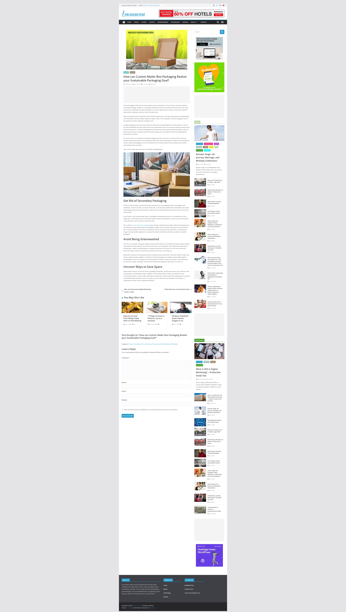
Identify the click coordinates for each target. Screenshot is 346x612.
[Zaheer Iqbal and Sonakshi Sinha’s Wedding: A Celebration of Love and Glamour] (200, 225)
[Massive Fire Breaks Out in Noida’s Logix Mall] (200, 182)
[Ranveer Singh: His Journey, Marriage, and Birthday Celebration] (209, 133)
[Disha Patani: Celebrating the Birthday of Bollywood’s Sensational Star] (200, 277)
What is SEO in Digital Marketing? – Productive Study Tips (208, 372)
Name (124, 382)
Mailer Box (153, 84)
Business (126, 72)
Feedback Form (189, 585)
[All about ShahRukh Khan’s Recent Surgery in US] (181, 303)
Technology (175, 22)
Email (124, 391)
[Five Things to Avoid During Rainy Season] (200, 213)
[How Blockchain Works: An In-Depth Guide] (200, 422)
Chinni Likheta (209, 379)
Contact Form (189, 589)
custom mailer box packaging (140, 225)
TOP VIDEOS (207, 150)
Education (199, 362)
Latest (211, 147)
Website (124, 400)
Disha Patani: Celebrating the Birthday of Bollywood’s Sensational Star (215, 276)
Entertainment (163, 22)
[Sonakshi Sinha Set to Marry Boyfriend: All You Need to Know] (200, 305)
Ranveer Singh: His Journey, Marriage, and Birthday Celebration (207, 157)
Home (129, 22)
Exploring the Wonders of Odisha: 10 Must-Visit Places (215, 192)
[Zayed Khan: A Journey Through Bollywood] (200, 203)
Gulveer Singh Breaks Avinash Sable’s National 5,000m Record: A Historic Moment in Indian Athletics (215, 290)
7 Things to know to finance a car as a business (156, 318)
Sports (144, 22)
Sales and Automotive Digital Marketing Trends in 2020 (137, 290)
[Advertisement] (156, 94)
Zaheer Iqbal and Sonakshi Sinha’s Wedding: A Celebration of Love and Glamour (215, 223)
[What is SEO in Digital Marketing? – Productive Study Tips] (209, 351)
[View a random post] (222, 22)
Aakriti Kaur (208, 164)
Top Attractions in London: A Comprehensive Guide (214, 509)
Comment (126, 358)
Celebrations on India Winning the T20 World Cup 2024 (214, 248)
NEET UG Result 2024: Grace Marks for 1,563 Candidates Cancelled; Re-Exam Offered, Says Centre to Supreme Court (215, 261)
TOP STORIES (199, 150)
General (133, 72)
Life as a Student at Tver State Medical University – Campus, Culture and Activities (215, 398)
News (216, 147)
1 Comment (145, 84)
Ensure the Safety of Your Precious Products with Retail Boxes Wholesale (153, 344)
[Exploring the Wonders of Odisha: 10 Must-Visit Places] (200, 193)
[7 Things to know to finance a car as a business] (156, 303)
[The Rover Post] (124, 22)
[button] (197, 22)
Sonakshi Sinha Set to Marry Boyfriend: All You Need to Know (215, 304)
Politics (152, 22)
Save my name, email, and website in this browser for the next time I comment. (151, 410)
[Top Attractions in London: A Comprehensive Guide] (200, 510)
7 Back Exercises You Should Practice (176, 289)
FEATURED (199, 147)
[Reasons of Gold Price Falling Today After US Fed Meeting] (132, 303)
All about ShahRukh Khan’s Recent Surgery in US (180, 318)
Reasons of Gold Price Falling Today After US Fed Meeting (132, 318)
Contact (204, 22)
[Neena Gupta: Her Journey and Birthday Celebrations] (200, 237)
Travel (136, 22)
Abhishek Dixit (128, 84)
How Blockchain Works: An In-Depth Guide (215, 421)
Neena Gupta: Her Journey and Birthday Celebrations (214, 236)
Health (193, 22)
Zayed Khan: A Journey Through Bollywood (214, 202)
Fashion (185, 22)
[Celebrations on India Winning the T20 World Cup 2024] (200, 249)
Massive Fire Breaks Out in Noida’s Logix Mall (215, 181)
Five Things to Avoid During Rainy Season (214, 212)
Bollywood (199, 143)
